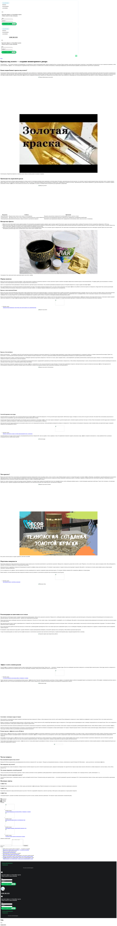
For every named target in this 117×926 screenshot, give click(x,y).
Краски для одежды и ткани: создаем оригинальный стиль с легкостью (17, 433)
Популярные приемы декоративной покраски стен (15, 828)
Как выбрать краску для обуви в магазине (11, 581)
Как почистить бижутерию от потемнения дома (15, 819)
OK (5, 924)
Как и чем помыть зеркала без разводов (11, 854)
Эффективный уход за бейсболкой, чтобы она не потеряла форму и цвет (18, 858)
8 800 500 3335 (13, 37)
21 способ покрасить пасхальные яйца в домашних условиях (15, 678)
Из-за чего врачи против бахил (9, 852)
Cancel (2, 924)
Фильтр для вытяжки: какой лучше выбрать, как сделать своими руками (18, 856)
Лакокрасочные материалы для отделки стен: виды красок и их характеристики (19, 307)
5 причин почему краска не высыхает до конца (15, 836)
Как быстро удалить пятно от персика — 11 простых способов (16, 849)
